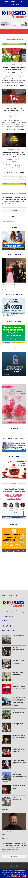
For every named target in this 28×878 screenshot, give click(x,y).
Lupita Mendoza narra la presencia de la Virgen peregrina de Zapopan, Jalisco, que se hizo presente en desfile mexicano (19, 702)
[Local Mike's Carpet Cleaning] (14, 442)
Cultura (7, 64)
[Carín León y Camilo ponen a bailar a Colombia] (6, 676)
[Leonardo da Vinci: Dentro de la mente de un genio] (14, 56)
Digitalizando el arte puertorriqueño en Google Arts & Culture (14, 111)
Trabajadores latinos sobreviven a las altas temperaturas (18, 712)
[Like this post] (4, 85)
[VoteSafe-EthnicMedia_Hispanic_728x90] (14, 43)
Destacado (13, 64)
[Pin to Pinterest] (9, 85)
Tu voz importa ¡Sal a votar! (18, 636)
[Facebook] (8, 4)
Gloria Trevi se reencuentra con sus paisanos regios (18, 649)
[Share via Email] (23, 85)
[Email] (16, 4)
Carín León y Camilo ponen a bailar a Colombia (17, 674)
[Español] (26, 876)
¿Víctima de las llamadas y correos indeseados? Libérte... (13, 371)
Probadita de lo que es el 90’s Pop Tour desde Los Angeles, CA (19, 749)
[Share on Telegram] (20, 85)
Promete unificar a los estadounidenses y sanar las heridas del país (19, 762)
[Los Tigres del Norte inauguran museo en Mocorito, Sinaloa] (6, 664)
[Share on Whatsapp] (18, 85)
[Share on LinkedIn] (11, 85)
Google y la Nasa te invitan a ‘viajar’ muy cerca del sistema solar (14, 154)
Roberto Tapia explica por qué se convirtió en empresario (18, 737)
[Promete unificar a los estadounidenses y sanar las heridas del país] (6, 764)
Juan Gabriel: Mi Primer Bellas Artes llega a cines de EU (19, 787)
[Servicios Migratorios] (13, 298)
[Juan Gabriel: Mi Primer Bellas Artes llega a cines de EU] (6, 789)
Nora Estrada (11, 72)
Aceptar (14, 876)
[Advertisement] (14, 572)
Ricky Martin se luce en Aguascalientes (18, 724)
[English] (24, 876)
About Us (7, 2)
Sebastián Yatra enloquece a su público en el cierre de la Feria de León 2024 (18, 687)
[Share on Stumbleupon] (16, 85)
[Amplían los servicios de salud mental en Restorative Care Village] (6, 777)
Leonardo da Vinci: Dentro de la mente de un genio (14, 68)
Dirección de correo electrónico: (10, 203)
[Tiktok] (19, 4)
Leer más (20, 876)
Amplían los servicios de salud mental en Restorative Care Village (19, 774)
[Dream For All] (13, 231)
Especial (11, 116)
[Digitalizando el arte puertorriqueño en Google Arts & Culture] (14, 97)
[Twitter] (11, 4)
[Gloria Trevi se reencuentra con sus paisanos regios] (6, 651)
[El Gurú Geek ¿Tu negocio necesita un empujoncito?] (14, 528)
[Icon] (6, 639)
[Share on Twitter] (7, 85)
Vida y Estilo (19, 64)
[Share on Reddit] (14, 85)
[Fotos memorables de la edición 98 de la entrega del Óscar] (14, 270)
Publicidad (20, 2)
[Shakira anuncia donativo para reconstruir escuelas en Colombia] (6, 801)
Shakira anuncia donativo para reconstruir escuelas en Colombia (19, 799)
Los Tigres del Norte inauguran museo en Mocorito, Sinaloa (18, 662)
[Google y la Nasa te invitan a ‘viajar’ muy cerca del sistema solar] (14, 141)
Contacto (13, 2)
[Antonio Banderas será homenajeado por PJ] (14, 821)
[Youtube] (13, 4)
